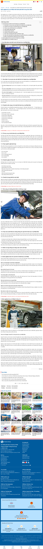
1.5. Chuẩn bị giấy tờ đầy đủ (8, 30)
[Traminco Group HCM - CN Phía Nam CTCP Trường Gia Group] (5, 1)
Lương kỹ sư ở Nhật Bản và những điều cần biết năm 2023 (18, 130)
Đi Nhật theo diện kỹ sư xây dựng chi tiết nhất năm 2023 (18, 296)
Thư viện (24, 4)
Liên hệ (23, 452)
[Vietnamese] (38, 1)
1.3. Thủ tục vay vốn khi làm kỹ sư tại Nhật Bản (12, 28)
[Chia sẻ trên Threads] (20, 383)
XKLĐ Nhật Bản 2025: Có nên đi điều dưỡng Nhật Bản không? (14, 379)
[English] (34, 1)
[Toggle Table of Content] (39, 22)
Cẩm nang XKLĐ (14, 386)
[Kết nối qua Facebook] (29, 465)
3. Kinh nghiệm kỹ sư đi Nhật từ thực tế (9, 39)
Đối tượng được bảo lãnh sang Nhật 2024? (10, 374)
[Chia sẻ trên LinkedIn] (24, 383)
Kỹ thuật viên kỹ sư (4, 459)
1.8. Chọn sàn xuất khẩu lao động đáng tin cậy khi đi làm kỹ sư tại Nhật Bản (18, 35)
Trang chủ (2, 7)
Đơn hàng (15, 4)
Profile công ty (24, 449)
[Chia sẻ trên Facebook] (16, 383)
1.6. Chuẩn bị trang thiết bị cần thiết (10, 32)
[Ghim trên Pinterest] (22, 383)
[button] (41, 2)
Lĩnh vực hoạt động (25, 446)
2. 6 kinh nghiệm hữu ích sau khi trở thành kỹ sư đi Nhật (12, 37)
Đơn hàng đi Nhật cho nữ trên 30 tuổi (14, 186)
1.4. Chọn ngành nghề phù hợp (9, 29)
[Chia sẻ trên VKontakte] (23, 383)
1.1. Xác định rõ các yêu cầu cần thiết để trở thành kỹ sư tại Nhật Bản (17, 25)
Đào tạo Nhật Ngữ (4, 463)
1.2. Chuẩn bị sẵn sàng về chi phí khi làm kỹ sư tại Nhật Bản (15, 26)
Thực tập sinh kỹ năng (5, 456)
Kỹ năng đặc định (4, 458)
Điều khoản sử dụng (25, 458)
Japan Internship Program (5, 462)
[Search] (39, 1)
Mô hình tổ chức (25, 448)
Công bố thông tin (25, 445)
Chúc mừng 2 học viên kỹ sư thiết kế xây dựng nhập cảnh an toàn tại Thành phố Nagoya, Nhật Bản (21, 375)
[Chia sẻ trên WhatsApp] (15, 383)
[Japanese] (36, 1)
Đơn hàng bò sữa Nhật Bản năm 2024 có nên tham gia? (12, 377)
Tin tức (28, 4)
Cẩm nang (20, 4)
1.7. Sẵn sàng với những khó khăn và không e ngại (13, 33)
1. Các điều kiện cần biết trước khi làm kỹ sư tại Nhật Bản (13, 23)
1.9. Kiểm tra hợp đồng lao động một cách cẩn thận (13, 36)
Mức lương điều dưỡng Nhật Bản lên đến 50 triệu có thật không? (14, 380)
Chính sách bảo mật (25, 456)
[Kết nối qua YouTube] (30, 465)
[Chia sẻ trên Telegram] (27, 383)
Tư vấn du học (3, 465)
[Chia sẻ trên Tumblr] (26, 383)
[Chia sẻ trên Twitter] (19, 383)
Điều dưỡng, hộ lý (4, 460)
